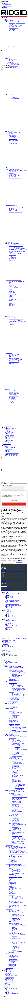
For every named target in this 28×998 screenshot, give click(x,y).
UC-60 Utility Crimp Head (15, 247)
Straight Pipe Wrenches (17, 795)
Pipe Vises (14, 771)
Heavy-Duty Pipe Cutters (20, 786)
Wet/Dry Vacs (9, 316)
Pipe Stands (14, 772)
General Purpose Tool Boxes (18, 898)
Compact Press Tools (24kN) (18, 689)
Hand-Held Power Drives (18, 743)
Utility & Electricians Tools (12, 243)
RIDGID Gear (9, 451)
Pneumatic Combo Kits (17, 938)
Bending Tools (15, 818)
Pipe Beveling (12, 171)
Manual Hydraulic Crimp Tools (16, 246)
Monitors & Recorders (17, 675)
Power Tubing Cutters (17, 836)
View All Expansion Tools (15, 96)
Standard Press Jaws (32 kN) (18, 694)
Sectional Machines (13, 137)
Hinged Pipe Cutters (19, 788)
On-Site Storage (12, 294)
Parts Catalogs (9, 438)
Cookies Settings (14, 500)
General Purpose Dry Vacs (15, 320)
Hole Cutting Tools (16, 762)
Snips (10, 303)
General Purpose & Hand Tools (13, 280)
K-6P (7, 519)
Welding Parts (12, 398)
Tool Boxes (11, 305)
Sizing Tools (12, 260)
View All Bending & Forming (19, 816)
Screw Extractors (13, 298)
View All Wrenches (16, 794)
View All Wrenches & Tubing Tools (17, 207)
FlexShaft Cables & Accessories (19, 731)
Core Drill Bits (15, 765)
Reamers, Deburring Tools (18, 843)
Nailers (13, 937)
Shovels (11, 301)
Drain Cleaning (9, 131)
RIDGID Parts (9, 440)
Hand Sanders (15, 948)
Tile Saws (11, 363)
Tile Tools (11, 285)
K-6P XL (12, 519)
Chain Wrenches (16, 806)
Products (5, 665)
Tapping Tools (15, 766)
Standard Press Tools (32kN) (18, 688)
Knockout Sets (12, 255)
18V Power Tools (13, 355)
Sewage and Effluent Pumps (18, 871)
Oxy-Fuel (11, 402)
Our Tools (5, 592)
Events (7, 450)
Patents (8, 624)
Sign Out (5, 17)
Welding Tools (12, 401)
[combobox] (7, 49)
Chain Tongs (15, 809)
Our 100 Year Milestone (11, 455)
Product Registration (11, 428)
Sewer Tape (14, 717)
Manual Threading (16, 744)
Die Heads (17, 748)
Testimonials (9, 449)
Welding (8, 389)
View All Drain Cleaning (15, 132)
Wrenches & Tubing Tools (12, 205)
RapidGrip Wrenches (17, 798)
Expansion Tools (10, 94)
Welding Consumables (14, 393)
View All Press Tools (17, 685)
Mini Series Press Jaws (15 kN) (19, 697)
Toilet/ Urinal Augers (17, 713)
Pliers (10, 295)
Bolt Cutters (12, 291)
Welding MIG (12, 397)
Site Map (5, 644)
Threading (11, 173)
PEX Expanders (13, 97)
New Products (9, 968)
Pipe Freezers (15, 825)
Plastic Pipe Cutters (16, 837)
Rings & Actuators (13, 698)
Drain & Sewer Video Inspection (16, 671)
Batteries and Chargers (14, 702)
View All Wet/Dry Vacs (14, 317)
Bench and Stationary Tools (15, 359)
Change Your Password (8, 16)
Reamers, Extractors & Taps (18, 777)
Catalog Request (10, 435)
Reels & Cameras (16, 676)
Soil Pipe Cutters (16, 780)
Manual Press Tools (13, 701)
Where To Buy (6, 442)
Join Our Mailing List (11, 447)
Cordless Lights (15, 918)
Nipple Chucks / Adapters (18, 754)
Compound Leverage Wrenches (19, 807)
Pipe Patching (9, 167)
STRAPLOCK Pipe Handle (15, 287)
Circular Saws (15, 945)
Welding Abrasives (13, 392)
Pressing (8, 595)
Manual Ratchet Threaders (21, 749)
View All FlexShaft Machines (19, 727)
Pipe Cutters (15, 782)
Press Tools (11, 684)
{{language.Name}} (8, 67)
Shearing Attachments (14, 699)
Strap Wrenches (15, 810)
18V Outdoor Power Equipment (16, 356)
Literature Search (10, 433)
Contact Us (8, 441)
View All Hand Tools (17, 712)
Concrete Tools (12, 286)
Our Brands (6, 7)
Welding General (13, 394)
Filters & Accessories (14, 323)
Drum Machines (13, 136)
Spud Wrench (15, 805)
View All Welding (13, 390)
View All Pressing (13, 683)
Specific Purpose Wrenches (18, 813)
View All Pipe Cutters (20, 784)
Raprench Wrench (16, 801)
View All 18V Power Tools (18, 912)
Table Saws (14, 929)
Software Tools (9, 242)
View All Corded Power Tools (19, 942)
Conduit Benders (13, 258)
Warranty (8, 431)
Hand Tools (12, 133)
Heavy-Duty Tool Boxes (17, 897)
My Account (6, 13)
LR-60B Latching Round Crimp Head (18, 249)
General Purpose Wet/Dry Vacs (16, 319)
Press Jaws (11, 692)
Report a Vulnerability (8, 646)
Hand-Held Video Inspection (15, 670)
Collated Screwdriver (17, 951)
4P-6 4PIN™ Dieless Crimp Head (17, 248)
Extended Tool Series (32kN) (18, 686)
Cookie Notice (6, 641)
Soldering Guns (15, 829)
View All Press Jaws (16, 693)
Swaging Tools (15, 822)
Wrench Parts (15, 814)
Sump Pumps (15, 870)
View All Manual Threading (19, 746)
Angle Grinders (15, 947)
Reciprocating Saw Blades (18, 763)
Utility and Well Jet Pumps (18, 873)
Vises (10, 289)
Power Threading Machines (18, 741)
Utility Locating (12, 679)
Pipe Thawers (15, 827)
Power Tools (9, 353)
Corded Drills (15, 943)
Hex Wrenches (15, 804)
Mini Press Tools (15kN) (17, 690)
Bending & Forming (13, 209)
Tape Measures (12, 304)
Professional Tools (7, 6)
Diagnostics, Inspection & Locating (14, 593)
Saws (10, 296)
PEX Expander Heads (14, 98)
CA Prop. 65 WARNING (12, 625)
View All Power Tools (14, 354)
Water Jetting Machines (14, 140)
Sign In (8, 629)
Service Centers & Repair (12, 432)
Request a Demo (7, 444)
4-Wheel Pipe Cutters (20, 785)
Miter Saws (14, 928)
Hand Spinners (15, 716)
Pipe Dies (17, 753)
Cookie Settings (7, 642)
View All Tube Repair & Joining (19, 824)
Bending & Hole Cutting (14, 175)
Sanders (14, 920)
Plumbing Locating (13, 677)
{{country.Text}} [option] (7, 63)
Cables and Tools (13, 143)
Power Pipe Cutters (16, 781)
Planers (13, 930)
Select (2, 69)
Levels (10, 290)
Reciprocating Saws (16, 946)
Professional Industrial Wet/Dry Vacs (17, 321)
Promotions (8, 426)
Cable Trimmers (12, 257)
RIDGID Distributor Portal (12, 453)
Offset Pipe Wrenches (17, 802)
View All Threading (16, 740)
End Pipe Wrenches (16, 799)
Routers (14, 950)
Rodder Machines (13, 139)
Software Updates (10, 437)
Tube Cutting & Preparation (15, 212)
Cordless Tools (15, 914)
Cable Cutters (12, 256)
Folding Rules (12, 292)
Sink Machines (12, 135)
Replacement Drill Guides (15, 299)
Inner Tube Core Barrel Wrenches (19, 797)
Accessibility (6, 645)
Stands (13, 932)
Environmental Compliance (12, 454)
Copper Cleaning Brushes (18, 838)
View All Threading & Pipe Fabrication (18, 170)
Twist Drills (12, 300)
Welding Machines (13, 396)
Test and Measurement (14, 680)
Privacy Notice (11, 640)
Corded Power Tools (14, 362)
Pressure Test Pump (16, 828)
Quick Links (6, 619)
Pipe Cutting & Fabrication (15, 178)
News (7, 446)
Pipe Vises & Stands (13, 176)
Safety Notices (9, 436)
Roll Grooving (12, 174)
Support (5, 427)
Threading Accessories (17, 756)
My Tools (5, 14)
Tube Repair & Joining (14, 210)
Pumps (10, 283)
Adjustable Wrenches (17, 811)
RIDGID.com (19, 562)
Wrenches (11, 208)
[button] (14, 1)
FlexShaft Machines (14, 142)
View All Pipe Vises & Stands (19, 770)
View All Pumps (16, 869)
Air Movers (11, 324)
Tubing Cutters (15, 834)
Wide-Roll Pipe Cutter (20, 789)
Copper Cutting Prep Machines (19, 839)
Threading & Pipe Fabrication (13, 169)
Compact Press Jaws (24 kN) (18, 695)
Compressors (15, 939)
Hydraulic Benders (16, 767)
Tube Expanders (15, 820)
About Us (5, 445)
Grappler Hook (15, 715)
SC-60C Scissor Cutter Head (15, 253)
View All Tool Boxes (17, 896)
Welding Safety (12, 399)
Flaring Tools (15, 819)
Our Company (6, 610)
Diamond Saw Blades (14, 358)
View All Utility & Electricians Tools (17, 244)
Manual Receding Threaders (19, 751)
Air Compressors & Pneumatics (16, 360)
